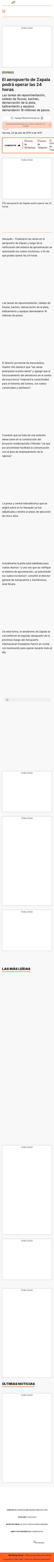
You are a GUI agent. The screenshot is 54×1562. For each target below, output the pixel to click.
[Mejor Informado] (27, 11)
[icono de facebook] (35, 2)
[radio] (5, 2)
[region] (27, 47)
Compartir (10, 145)
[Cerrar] (50, 125)
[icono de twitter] (40, 2)
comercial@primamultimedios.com (27, 1510)
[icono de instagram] (45, 2)
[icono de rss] (50, 2)
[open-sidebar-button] (3, 11)
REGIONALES (8, 72)
